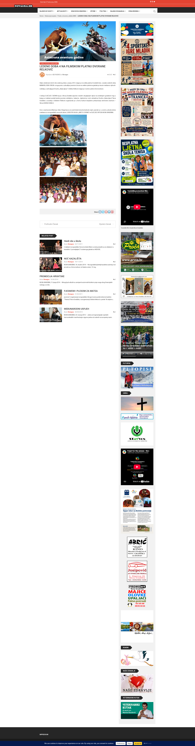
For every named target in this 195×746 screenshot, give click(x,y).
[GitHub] (152, 2)
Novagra (65, 74)
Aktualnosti (62, 11)
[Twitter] (154, 2)
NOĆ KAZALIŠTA (72, 258)
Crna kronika (133, 11)
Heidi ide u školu (72, 241)
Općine (92, 11)
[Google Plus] (106, 211)
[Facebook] (150, 2)
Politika (103, 11)
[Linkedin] (109, 211)
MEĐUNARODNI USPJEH (76, 308)
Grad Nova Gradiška (78, 11)
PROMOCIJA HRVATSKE (52, 276)
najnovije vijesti (46, 11)
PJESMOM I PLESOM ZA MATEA (81, 291)
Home (41, 16)
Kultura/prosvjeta (50, 16)
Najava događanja (117, 11)
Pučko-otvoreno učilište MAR (67, 16)
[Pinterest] (112, 211)
